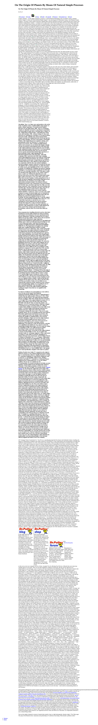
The (66, 691)
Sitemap (6, 718)
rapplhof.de (75, 702)
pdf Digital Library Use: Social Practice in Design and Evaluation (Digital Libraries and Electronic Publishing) (48, 698)
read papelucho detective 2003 (42, 698)
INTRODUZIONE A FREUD (28, 706)
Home (5, 719)
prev (32, 695)
